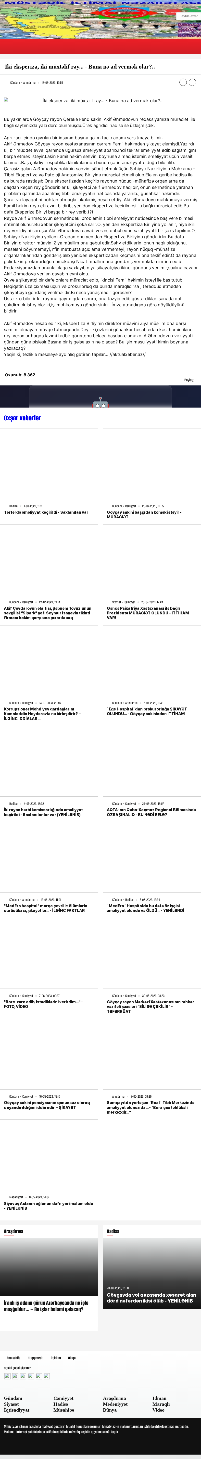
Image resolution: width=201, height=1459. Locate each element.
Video (158, 1410)
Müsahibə (63, 1410)
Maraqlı (161, 1404)
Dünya (110, 1410)
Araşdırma (114, 1398)
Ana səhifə (13, 1357)
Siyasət (11, 1404)
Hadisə (60, 1404)
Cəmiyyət (63, 1398)
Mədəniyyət (115, 1404)
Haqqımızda (35, 1357)
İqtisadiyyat (16, 1410)
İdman (159, 1398)
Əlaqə (71, 1357)
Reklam (56, 1357)
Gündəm (13, 1398)
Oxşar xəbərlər (22, 418)
